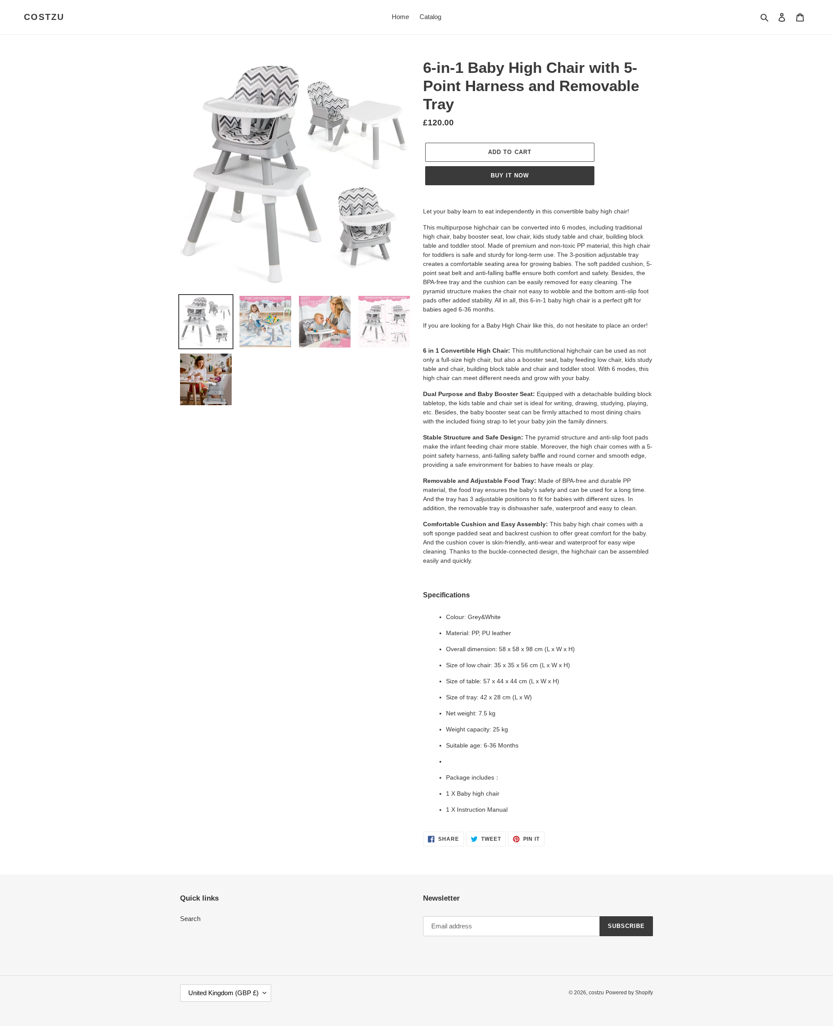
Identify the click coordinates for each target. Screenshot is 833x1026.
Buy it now (510, 175)
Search (190, 918)
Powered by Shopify (629, 993)
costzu (44, 17)
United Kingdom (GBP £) (223, 992)
